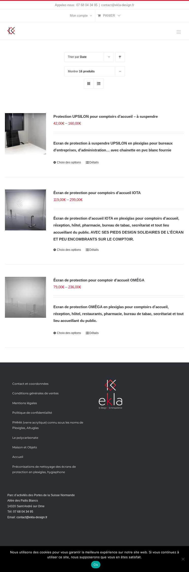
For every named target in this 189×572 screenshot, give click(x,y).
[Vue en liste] (98, 83)
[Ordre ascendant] (120, 57)
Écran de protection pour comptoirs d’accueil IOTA (97, 193)
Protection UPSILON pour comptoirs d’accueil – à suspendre (105, 116)
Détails (94, 162)
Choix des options (69, 162)
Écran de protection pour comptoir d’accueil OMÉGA (98, 280)
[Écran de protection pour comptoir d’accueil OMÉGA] (25, 297)
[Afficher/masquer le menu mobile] (179, 32)
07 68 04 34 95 (86, 5)
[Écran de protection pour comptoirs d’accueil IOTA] (25, 209)
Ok (96, 565)
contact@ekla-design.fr (117, 5)
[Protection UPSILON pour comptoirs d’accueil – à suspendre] (25, 133)
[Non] (182, 559)
